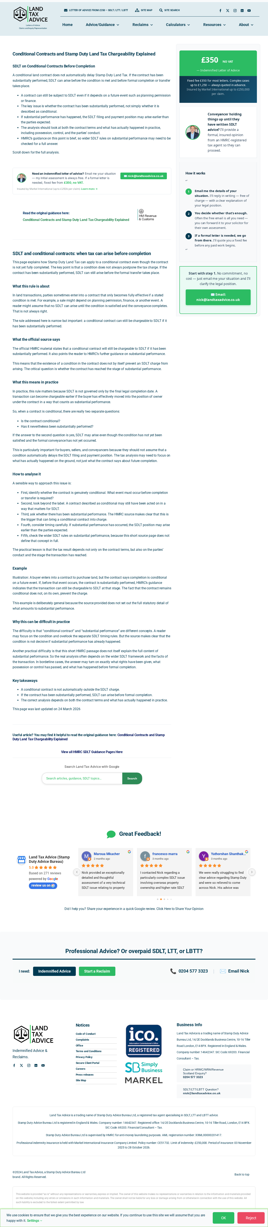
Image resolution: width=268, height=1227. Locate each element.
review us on (40, 885)
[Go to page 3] (167, 899)
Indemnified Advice (54, 971)
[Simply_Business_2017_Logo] (143, 1062)
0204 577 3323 (189, 971)
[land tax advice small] (31, 8)
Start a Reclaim (97, 971)
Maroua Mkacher (107, 854)
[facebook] (220, 10)
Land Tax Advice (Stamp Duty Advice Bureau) (49, 859)
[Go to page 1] (161, 899)
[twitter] (227, 10)
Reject (251, 1218)
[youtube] (249, 10)
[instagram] (235, 10)
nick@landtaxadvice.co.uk (201, 1093)
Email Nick (234, 971)
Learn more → (89, 188)
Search (132, 778)
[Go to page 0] (157, 899)
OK (223, 1218)
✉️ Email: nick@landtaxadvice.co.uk (218, 297)
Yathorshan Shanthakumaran (229, 854)
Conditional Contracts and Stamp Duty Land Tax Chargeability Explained (76, 220)
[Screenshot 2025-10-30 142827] (143, 1076)
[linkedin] (242, 10)
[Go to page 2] (164, 899)
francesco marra (165, 854)
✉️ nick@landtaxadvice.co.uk (143, 176)
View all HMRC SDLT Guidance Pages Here (92, 752)
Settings (33, 1221)
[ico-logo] (143, 1024)
